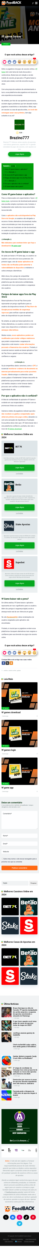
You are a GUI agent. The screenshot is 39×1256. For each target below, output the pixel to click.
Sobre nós (6, 1239)
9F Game (6, 44)
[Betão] (8, 493)
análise (6, 670)
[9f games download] (20, 696)
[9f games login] (20, 733)
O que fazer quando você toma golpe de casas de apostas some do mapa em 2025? (24, 1023)
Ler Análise (19, 473)
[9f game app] (20, 771)
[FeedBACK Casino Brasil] (11, 3)
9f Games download (15, 429)
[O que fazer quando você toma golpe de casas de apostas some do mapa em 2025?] (7, 1030)
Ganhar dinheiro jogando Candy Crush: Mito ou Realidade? (24, 1057)
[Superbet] (8, 571)
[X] (7, 663)
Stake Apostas (23, 524)
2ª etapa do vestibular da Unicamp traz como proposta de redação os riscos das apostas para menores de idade (25, 1071)
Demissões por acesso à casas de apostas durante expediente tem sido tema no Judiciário (25, 1081)
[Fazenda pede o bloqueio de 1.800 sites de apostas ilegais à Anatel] (7, 1100)
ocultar (13, 166)
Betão (18, 485)
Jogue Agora (19, 154)
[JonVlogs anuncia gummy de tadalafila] (7, 1042)
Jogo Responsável (30, 1239)
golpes (18, 670)
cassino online (12, 670)
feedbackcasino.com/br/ (14, 1192)
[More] (11, 663)
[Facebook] (3, 663)
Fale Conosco (9, 1241)
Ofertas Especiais (29, 1241)
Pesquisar (33, 883)
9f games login (9, 750)
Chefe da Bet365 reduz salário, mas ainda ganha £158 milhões (24, 1046)
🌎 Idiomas (18, 1241)
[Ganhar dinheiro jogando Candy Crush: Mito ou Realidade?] (7, 1065)
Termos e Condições (17, 1239)
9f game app (16, 246)
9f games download (11, 712)
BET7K (19, 447)
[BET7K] (8, 455)
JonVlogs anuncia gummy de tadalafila (23, 1034)
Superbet (20, 562)
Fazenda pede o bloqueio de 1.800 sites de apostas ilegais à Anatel (25, 1093)
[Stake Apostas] (8, 533)
